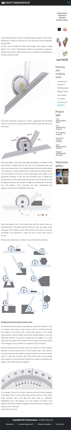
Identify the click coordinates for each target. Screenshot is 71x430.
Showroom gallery (44, 424)
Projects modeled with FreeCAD (61, 153)
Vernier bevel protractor (62, 103)
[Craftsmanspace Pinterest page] (65, 29)
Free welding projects (61, 133)
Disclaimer (10, 424)
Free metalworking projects (61, 146)
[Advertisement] (26, 24)
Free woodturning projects (60, 127)
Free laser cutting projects (60, 139)
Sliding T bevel (62, 91)
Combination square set (62, 83)
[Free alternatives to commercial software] (62, 16)
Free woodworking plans (61, 120)
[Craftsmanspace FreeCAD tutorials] (62, 49)
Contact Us (60, 424)
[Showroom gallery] (62, 176)
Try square (61, 99)
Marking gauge (62, 88)
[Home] (3, 3)
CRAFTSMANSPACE (17, 2)
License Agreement (25, 424)
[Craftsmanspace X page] (59, 29)
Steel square (62, 95)
